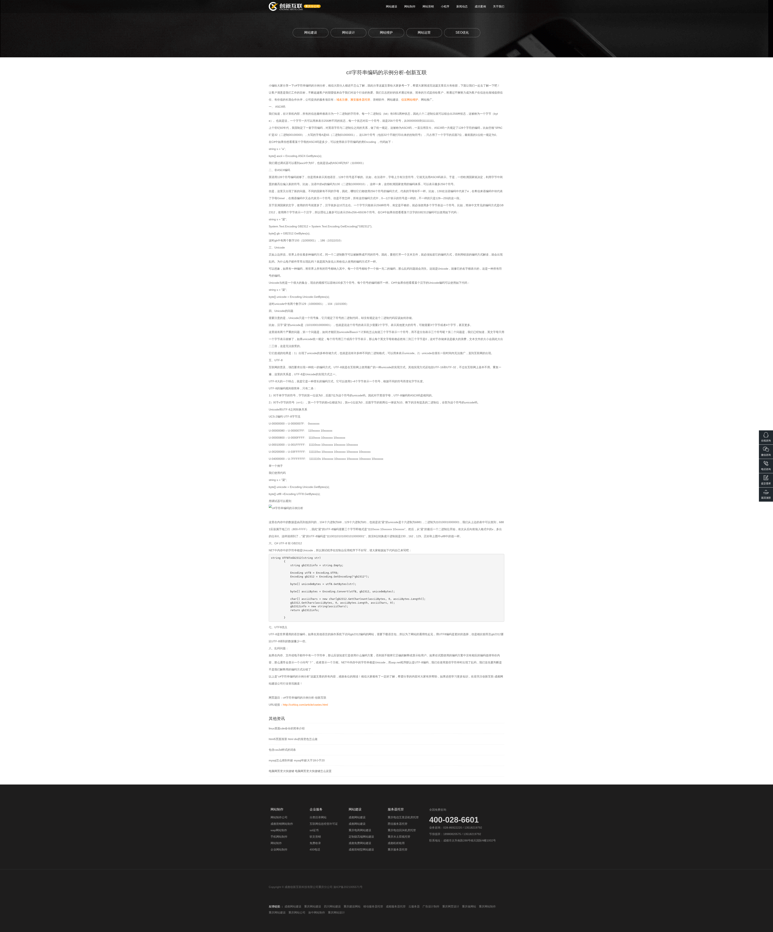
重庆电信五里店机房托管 (403, 817)
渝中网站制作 (316, 912)
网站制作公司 (279, 817)
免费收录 (315, 843)
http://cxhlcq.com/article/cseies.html (305, 704)
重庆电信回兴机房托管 (402, 830)
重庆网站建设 (312, 906)
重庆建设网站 (352, 906)
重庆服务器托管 (397, 849)
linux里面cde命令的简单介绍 (287, 728)
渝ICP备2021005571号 (348, 887)
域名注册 (342, 99)
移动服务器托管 (373, 906)
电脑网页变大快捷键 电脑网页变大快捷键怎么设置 (300, 771)
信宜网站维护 (409, 99)
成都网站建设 (357, 817)
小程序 (445, 6)
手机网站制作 (279, 836)
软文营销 (315, 836)
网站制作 (409, 6)
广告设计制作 (431, 906)
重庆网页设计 (450, 906)
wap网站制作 (279, 830)
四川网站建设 (332, 906)
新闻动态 (462, 6)
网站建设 (391, 6)
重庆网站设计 (336, 912)
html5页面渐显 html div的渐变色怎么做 (293, 739)
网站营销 (428, 6)
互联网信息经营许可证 (324, 823)
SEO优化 (462, 32)
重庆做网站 (469, 906)
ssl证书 (314, 830)
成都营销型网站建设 (361, 849)
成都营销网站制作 (282, 823)
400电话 (315, 849)
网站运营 (424, 32)
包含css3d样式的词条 (282, 749)
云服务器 (414, 906)
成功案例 (480, 6)
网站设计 (348, 32)
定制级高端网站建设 (361, 836)
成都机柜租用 (396, 843)
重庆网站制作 (487, 906)
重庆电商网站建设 (360, 830)
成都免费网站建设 (360, 843)
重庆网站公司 (296, 912)
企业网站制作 (279, 849)
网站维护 (386, 32)
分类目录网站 (318, 817)
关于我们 (498, 6)
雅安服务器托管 (360, 99)
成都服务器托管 (396, 906)
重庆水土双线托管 (399, 836)
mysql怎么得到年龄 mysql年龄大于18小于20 (297, 760)
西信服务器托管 (397, 823)
